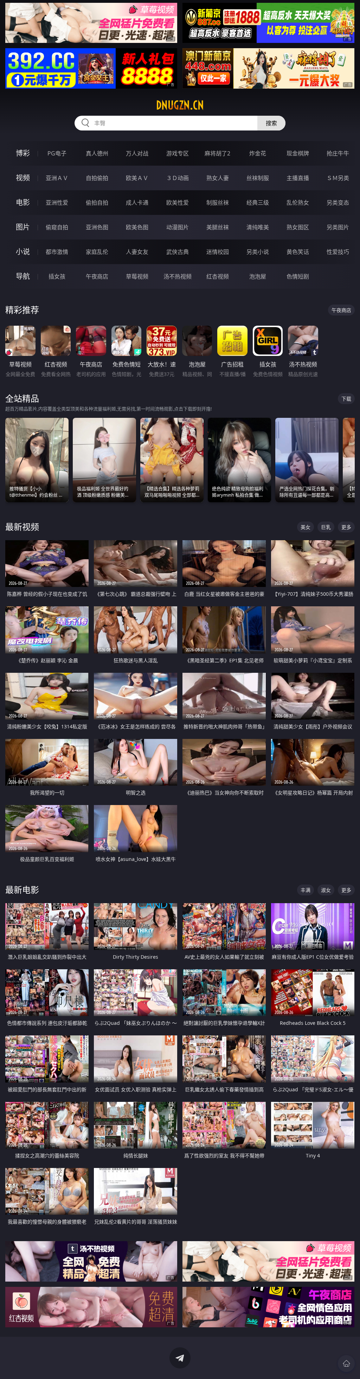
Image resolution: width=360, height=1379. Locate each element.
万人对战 (137, 153)
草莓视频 (137, 276)
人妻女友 (137, 252)
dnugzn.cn (180, 105)
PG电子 (56, 153)
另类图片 (338, 227)
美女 (305, 527)
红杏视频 (217, 276)
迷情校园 (217, 252)
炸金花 (257, 153)
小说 (23, 251)
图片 (23, 227)
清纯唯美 (257, 227)
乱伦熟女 (298, 202)
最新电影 (22, 889)
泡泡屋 (257, 276)
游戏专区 (177, 153)
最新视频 (22, 526)
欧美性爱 (177, 202)
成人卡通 (137, 202)
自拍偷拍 (97, 178)
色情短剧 (298, 276)
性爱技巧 (338, 252)
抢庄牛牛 (338, 153)
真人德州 (97, 153)
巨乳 (326, 527)
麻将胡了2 (217, 153)
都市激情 (57, 252)
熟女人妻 (217, 178)
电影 (23, 202)
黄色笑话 (298, 252)
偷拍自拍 (97, 202)
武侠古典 (177, 252)
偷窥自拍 (57, 227)
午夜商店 (97, 276)
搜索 (271, 123)
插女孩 (57, 276)
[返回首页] (346, 1363)
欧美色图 (137, 227)
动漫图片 (177, 227)
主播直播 (298, 178)
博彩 (23, 153)
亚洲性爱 (57, 202)
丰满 (305, 890)
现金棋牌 (298, 153)
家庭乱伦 (97, 252)
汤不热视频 (177, 276)
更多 (346, 527)
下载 (346, 398)
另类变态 (338, 202)
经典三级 (257, 202)
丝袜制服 (257, 178)
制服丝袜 (217, 202)
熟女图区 (298, 227)
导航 (23, 276)
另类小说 (257, 252)
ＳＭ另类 (338, 178)
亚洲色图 (97, 227)
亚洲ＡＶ (57, 178)
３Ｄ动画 (177, 178)
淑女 (326, 890)
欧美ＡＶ (137, 178)
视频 (23, 178)
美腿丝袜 (217, 227)
